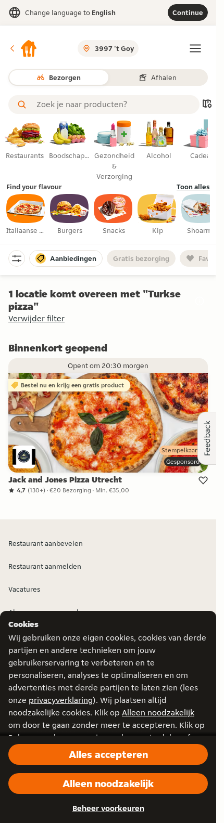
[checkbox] (26, 215)
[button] (23, 48)
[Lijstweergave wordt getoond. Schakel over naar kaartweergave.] (207, 104)
